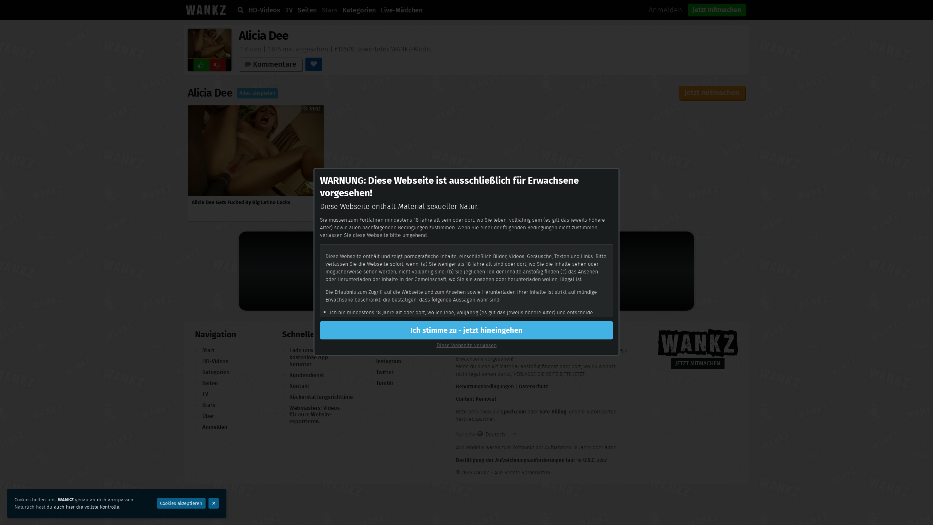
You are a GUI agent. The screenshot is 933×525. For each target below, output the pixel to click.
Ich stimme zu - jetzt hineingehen (466, 330)
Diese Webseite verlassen (467, 345)
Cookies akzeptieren (181, 503)
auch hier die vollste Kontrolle (86, 506)
